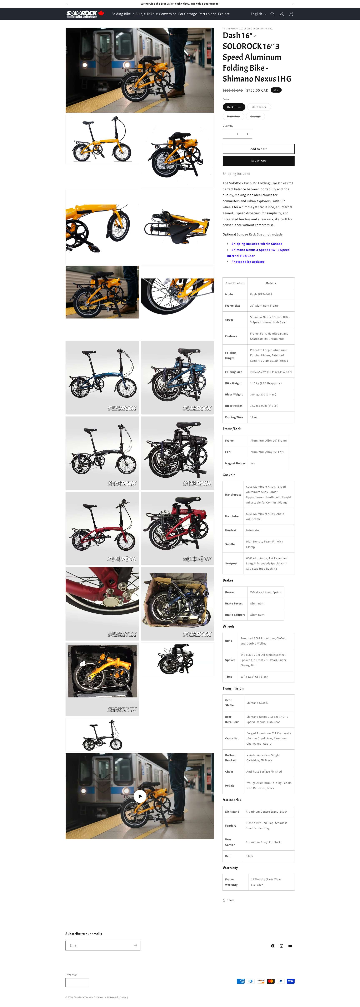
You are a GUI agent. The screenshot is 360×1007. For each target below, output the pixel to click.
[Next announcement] (293, 4)
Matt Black (261, 108)
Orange (257, 117)
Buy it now (259, 161)
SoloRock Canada (83, 997)
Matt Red (235, 117)
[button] (207, 13)
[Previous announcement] (66, 4)
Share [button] (231, 900)
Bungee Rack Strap (251, 234)
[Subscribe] (135, 945)
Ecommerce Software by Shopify (111, 997)
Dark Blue (234, 107)
